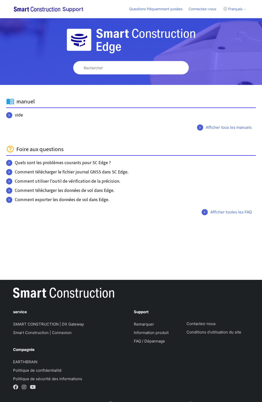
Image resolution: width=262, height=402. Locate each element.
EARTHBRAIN (25, 361)
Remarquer (144, 324)
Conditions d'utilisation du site (214, 332)
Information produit (151, 332)
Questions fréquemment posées (155, 9)
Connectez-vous (202, 9)
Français (235, 9)
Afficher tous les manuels (229, 127)
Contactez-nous (201, 323)
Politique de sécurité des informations (47, 378)
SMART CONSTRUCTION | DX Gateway (48, 324)
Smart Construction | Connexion (42, 332)
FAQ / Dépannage (149, 341)
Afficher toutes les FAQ (231, 212)
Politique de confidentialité (37, 370)
